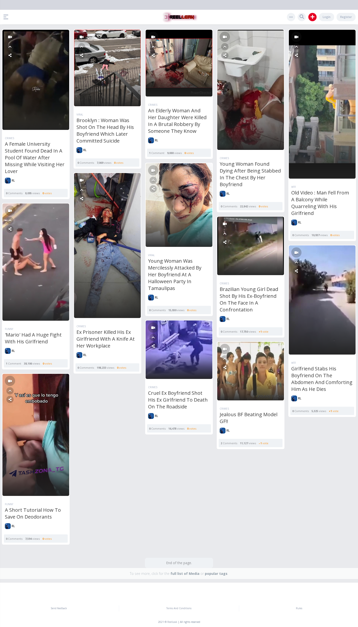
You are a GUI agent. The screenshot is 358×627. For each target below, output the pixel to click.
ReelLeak (172, 622)
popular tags (216, 573)
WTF (293, 187)
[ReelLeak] (179, 17)
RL (13, 180)
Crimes (9, 138)
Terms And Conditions (178, 608)
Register (346, 17)
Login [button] (326, 17)
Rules (299, 608)
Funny (9, 329)
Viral (79, 114)
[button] (7, 17)
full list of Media (184, 573)
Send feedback (59, 608)
